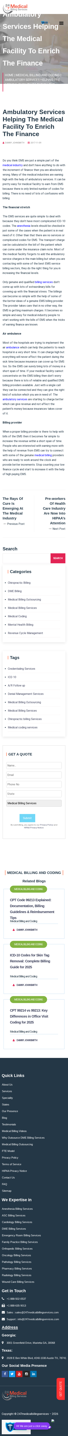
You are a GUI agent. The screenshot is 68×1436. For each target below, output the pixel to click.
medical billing (43, 455)
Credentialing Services (21, 668)
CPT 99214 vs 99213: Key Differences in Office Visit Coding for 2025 (29, 1016)
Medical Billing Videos (14, 1131)
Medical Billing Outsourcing (24, 599)
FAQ (4, 1184)
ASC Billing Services (13, 1215)
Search (58, 558)
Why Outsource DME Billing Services (23, 1137)
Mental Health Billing (20, 624)
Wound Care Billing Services (18, 1281)
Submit (27, 818)
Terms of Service (11, 1164)
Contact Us (8, 1177)
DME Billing (15, 591)
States (5, 1104)
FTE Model (8, 1150)
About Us (7, 1084)
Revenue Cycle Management (25, 633)
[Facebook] (5, 1374)
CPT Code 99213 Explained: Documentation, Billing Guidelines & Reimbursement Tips (32, 909)
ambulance (12, 347)
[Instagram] (26, 1374)
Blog (4, 1117)
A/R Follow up (16, 685)
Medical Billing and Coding (28, 889)
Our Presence (10, 1111)
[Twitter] (12, 1374)
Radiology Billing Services (16, 1275)
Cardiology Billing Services (17, 1222)
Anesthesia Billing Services (17, 1208)
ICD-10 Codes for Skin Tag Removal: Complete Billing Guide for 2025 (30, 961)
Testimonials (9, 1124)
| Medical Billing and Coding (37, 75)
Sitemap (6, 1190)
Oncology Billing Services (16, 1255)
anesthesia (23, 225)
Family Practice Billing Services (20, 1241)
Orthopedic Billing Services (17, 1248)
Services (7, 1091)
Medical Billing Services (22, 608)
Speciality (7, 1097)
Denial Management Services (26, 694)
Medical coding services (22, 727)
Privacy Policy (46, 825)
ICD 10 (12, 677)
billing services (44, 282)
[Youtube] (19, 1374)
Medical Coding (17, 616)
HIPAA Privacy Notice (34, 828)
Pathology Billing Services (16, 1261)
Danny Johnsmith (14, 143)
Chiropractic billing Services (25, 719)
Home (9, 75)
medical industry (13, 165)
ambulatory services (15, 399)
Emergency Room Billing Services (21, 1235)
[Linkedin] (33, 1374)
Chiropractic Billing (19, 582)
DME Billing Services (14, 1228)
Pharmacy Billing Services (17, 1268)
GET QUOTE (60, 1389)
